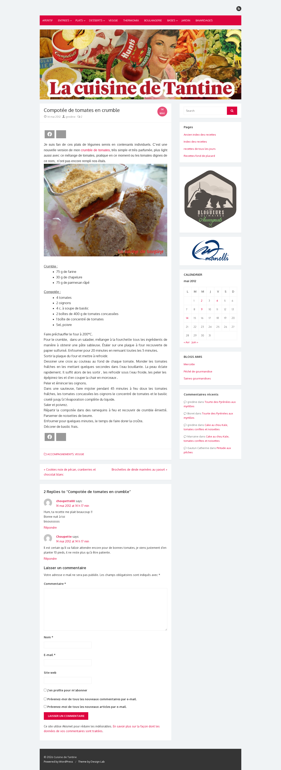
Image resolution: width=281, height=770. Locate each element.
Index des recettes (195, 141)
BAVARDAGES (204, 20)
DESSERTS (95, 20)
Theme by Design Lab (91, 761)
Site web (50, 672)
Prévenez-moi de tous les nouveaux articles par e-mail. (87, 706)
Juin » (195, 342)
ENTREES (63, 20)
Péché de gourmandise (198, 371)
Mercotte (189, 364)
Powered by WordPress (58, 761)
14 (187, 318)
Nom (48, 637)
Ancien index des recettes (200, 134)
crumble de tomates (95, 150)
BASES (171, 20)
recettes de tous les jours (200, 148)
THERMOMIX (131, 20)
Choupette (64, 536)
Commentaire (55, 583)
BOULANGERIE (153, 20)
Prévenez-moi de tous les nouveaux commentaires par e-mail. (92, 699)
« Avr (187, 342)
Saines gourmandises (197, 378)
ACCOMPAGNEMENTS (60, 454)
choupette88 (65, 501)
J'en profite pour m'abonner (66, 690)
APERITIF (47, 20)
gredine (70, 116)
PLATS (79, 20)
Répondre (50, 527)
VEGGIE (113, 20)
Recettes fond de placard (199, 155)
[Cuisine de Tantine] (140, 64)
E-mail (50, 655)
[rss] (238, 8)
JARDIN (185, 20)
